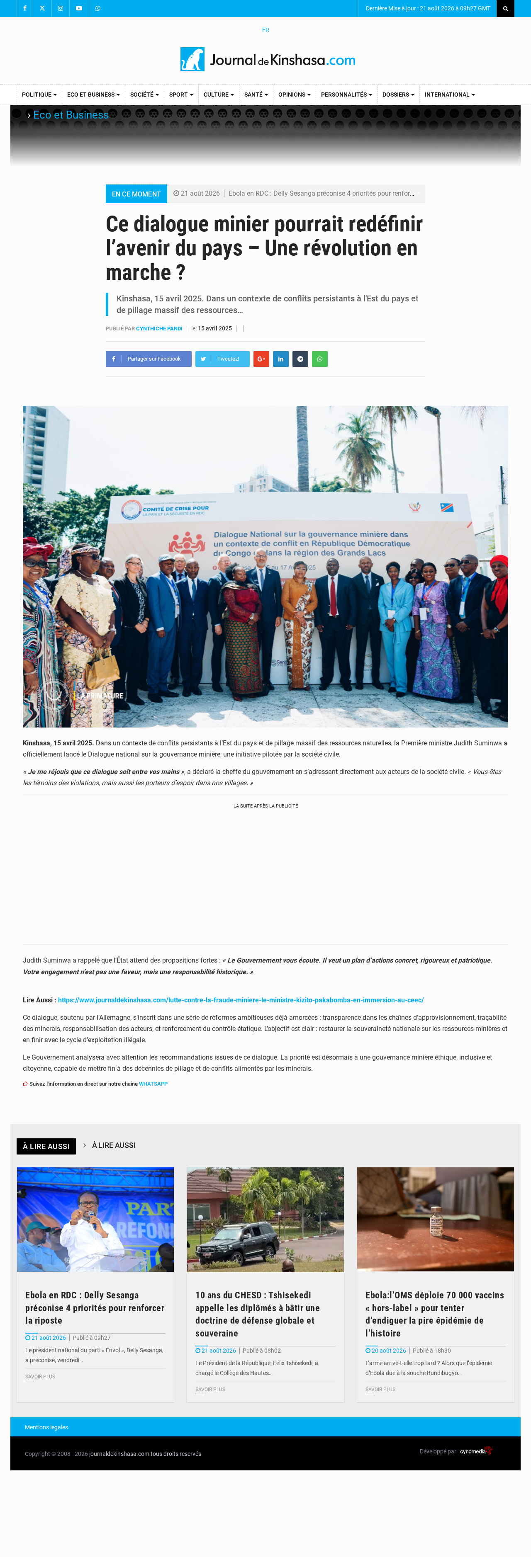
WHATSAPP (153, 1084)
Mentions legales (46, 1427)
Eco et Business (91, 94)
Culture (217, 94)
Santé (254, 94)
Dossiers (396, 94)
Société (142, 94)
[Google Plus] (261, 359)
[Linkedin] (281, 359)
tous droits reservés (176, 1453)
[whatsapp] (320, 359)
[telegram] (300, 359)
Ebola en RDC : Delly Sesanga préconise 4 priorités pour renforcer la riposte (338, 193)
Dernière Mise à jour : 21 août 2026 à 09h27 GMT (427, 8)
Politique (37, 94)
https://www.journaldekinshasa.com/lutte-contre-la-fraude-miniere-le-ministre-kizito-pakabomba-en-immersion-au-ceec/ (241, 1000)
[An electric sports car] (95, 1219)
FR (265, 30)
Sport (179, 94)
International (448, 94)
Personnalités (344, 94)
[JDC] (268, 59)
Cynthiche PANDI (160, 328)
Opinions (292, 94)
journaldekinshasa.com (119, 1453)
